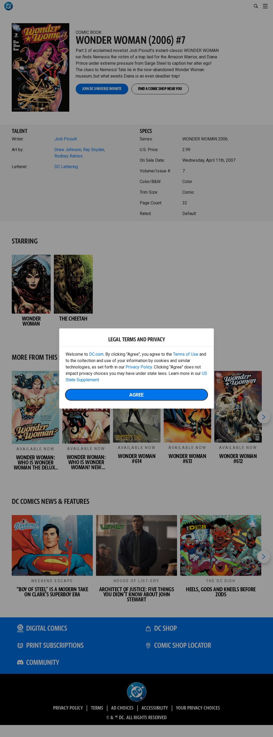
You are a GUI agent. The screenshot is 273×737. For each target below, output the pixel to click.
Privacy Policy (139, 367)
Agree (136, 395)
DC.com (96, 354)
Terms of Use (185, 354)
